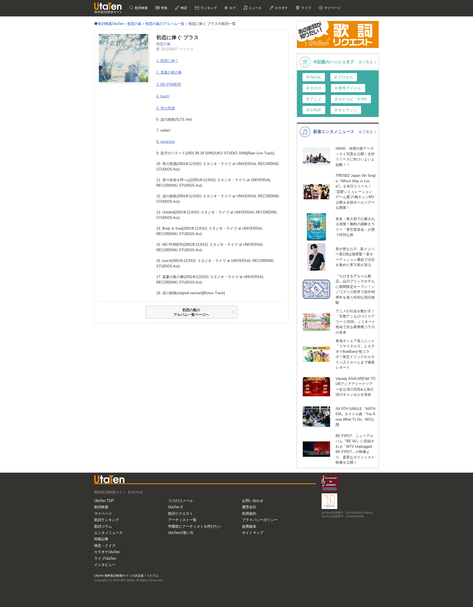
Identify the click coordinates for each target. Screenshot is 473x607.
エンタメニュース (108, 533)
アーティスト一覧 (182, 520)
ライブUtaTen (105, 558)
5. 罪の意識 (165, 108)
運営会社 (249, 507)
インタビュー (105, 565)
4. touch (162, 96)
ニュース (255, 8)
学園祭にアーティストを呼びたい (194, 526)
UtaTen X (175, 507)
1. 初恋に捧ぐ (167, 61)
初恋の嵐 (163, 44)
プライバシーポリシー (260, 520)
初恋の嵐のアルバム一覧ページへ (191, 312)
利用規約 (249, 513)
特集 (164, 8)
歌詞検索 (141, 8)
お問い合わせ (252, 501)
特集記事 (101, 539)
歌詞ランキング (106, 520)
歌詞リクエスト (180, 513)
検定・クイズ (105, 546)
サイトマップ (252, 533)
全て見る (366, 62)
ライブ (305, 8)
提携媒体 (249, 526)
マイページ (103, 513)
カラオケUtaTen (107, 552)
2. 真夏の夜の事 (169, 72)
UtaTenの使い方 (181, 533)
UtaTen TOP (104, 501)
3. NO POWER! (168, 84)
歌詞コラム (103, 526)
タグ (232, 8)
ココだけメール (180, 501)
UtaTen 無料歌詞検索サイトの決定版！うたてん (126, 575)
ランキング (208, 8)
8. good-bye (165, 142)
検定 (183, 8)
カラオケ (281, 8)
